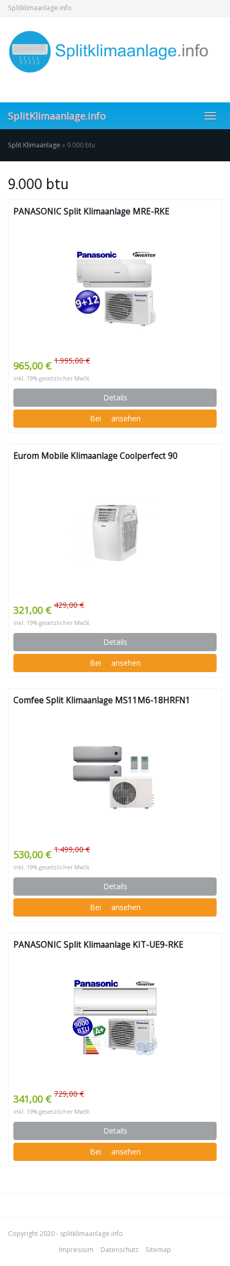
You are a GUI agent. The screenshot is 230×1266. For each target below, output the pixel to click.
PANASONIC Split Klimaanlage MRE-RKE (91, 211)
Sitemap (158, 1249)
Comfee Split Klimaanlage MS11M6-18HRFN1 (101, 700)
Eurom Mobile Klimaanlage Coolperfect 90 (95, 455)
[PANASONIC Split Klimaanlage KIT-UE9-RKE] (115, 1021)
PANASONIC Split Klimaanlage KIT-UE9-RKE (98, 944)
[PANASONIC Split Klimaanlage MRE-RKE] (115, 288)
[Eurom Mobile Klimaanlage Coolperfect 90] (115, 532)
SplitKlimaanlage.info (57, 115)
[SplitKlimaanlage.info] (115, 52)
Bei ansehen (115, 418)
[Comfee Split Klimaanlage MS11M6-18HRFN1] (115, 777)
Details (115, 397)
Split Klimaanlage (34, 145)
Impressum (76, 1249)
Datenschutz (120, 1249)
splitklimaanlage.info (91, 1233)
